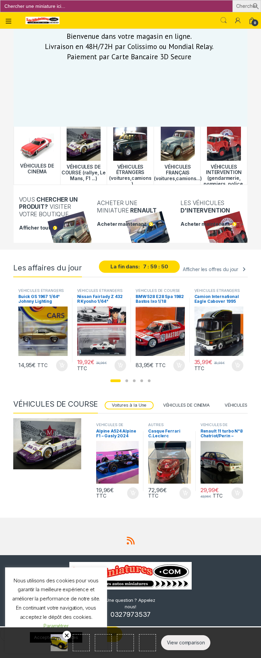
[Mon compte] (238, 20)
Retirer (67, 635)
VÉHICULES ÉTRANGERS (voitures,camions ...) (41, 292)
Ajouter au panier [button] (59, 365)
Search (223, 20)
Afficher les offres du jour (210, 269)
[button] (256, 6)
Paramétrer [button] (56, 626)
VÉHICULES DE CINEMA (186, 405)
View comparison (186, 642)
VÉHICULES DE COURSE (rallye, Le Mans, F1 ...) (158, 292)
